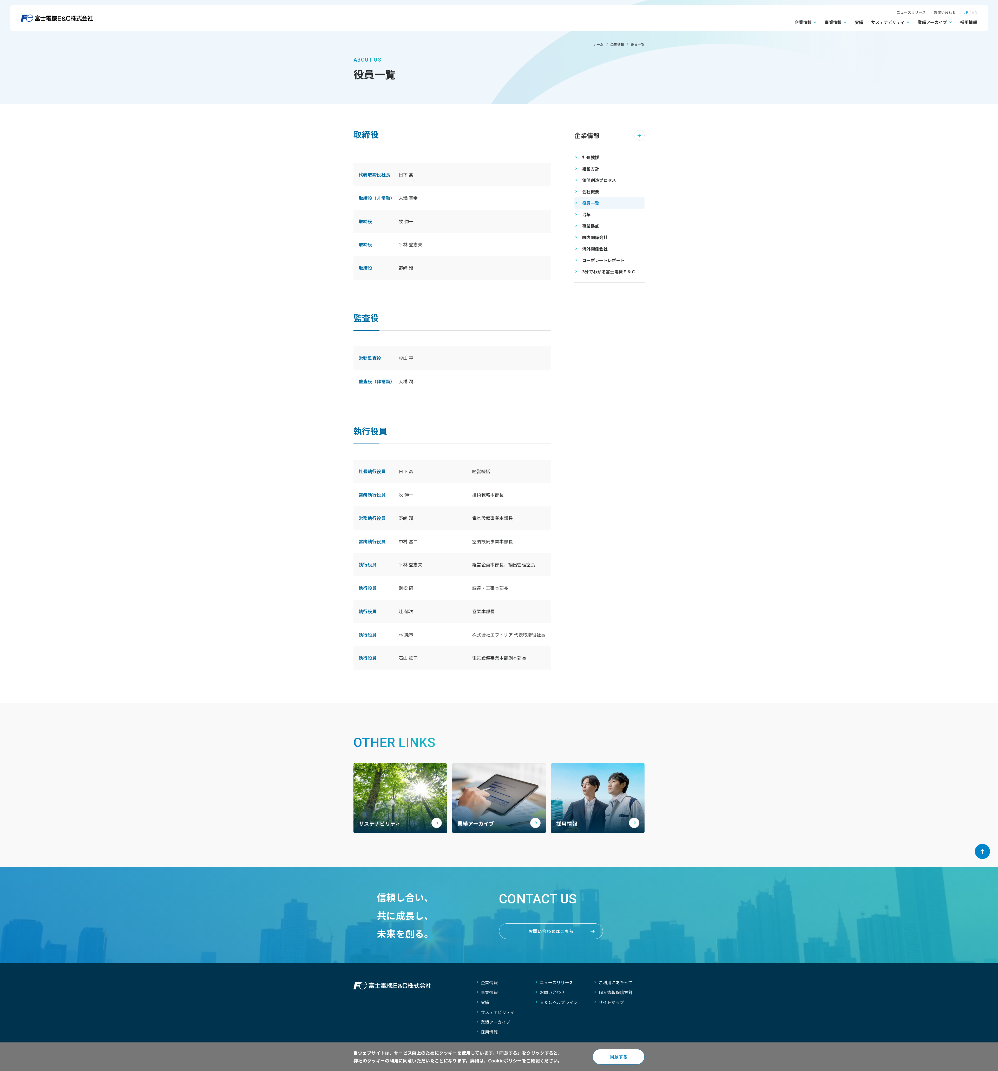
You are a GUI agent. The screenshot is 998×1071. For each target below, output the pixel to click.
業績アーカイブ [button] (932, 22)
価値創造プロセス (599, 180)
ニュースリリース (911, 12)
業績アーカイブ (495, 1022)
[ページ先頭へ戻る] (982, 851)
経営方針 (590, 169)
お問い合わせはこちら (550, 931)
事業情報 (489, 992)
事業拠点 (590, 226)
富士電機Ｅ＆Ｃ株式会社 (57, 18)
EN (974, 12)
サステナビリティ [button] (888, 22)
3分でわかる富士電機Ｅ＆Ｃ (608, 271)
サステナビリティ (498, 1012)
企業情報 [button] (803, 22)
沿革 (586, 214)
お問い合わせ (945, 12)
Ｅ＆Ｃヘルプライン (559, 1002)
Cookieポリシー (505, 1060)
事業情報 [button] (833, 22)
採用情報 (968, 22)
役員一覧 (590, 203)
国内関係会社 (595, 237)
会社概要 (590, 191)
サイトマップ (611, 1002)
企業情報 (587, 135)
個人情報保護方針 (616, 992)
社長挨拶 (590, 157)
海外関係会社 (595, 249)
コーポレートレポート (603, 260)
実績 (859, 22)
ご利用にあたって (615, 982)
